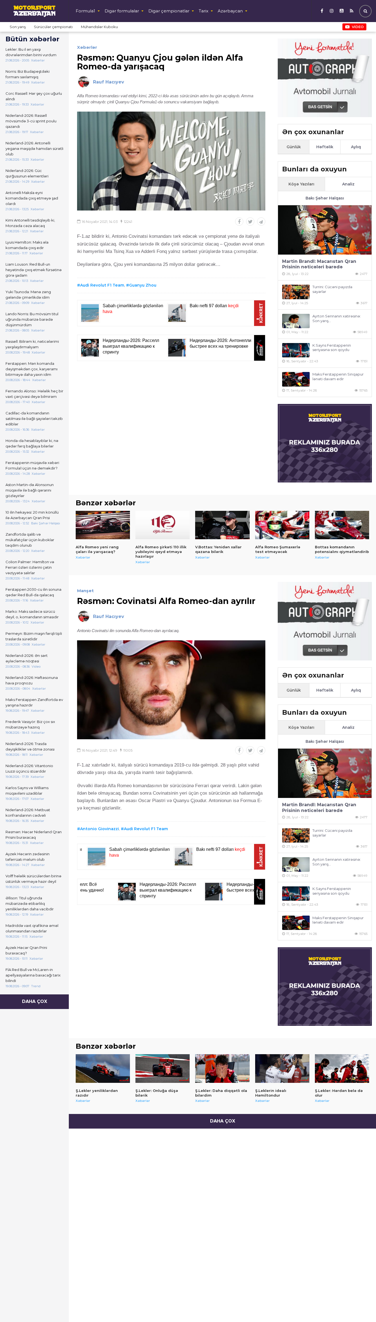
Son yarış (18, 27)
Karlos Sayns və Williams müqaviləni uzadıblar (27, 790)
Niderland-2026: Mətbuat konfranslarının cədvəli (28, 813)
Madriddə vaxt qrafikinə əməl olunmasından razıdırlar (32, 928)
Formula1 (85, 11)
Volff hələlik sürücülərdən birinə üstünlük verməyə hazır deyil (33, 879)
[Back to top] (360, 1306)
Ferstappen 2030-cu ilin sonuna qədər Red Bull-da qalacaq (33, 592)
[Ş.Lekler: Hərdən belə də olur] (342, 1068)
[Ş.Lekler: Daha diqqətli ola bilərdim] (222, 1068)
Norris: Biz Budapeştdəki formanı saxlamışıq (28, 74)
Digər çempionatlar (168, 11)
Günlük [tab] (294, 146)
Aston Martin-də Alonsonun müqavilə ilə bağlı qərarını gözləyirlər (30, 490)
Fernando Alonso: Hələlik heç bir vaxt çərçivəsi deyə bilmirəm (34, 394)
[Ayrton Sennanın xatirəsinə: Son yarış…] (296, 321)
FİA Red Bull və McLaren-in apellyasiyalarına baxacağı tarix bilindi (33, 975)
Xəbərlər (87, 47)
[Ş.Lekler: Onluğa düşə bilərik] (162, 1068)
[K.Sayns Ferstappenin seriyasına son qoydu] (296, 350)
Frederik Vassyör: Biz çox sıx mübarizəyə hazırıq (30, 724)
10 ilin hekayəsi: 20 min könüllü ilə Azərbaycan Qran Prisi (32, 515)
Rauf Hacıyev (108, 82)
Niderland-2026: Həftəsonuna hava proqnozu (32, 680)
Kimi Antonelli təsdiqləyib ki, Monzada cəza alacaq (30, 223)
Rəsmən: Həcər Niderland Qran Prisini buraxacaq (34, 835)
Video (358, 27)
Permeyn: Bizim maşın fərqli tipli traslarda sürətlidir (34, 636)
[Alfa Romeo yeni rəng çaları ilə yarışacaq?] (103, 525)
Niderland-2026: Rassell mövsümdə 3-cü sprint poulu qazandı (31, 121)
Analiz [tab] (348, 184)
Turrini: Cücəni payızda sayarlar (332, 289)
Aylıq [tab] (356, 146)
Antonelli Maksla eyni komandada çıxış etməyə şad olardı (32, 198)
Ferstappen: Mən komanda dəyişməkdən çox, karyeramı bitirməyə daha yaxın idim (32, 369)
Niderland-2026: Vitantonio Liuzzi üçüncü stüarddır (29, 768)
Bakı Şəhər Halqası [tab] (325, 198)
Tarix (203, 11)
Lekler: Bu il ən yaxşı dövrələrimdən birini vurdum (31, 52)
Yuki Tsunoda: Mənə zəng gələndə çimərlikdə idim (28, 295)
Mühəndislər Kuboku (99, 27)
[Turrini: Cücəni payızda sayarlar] (296, 292)
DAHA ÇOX (34, 1001)
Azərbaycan (230, 11)
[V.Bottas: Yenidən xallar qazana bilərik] (222, 525)
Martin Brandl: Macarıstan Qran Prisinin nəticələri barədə (319, 264)
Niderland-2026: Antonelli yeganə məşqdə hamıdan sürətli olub (34, 148)
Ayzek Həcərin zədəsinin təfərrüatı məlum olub (28, 857)
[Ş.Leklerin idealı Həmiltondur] (282, 1068)
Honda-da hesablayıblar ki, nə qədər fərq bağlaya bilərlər (32, 443)
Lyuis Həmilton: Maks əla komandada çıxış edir (27, 245)
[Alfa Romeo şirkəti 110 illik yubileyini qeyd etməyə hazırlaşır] (162, 525)
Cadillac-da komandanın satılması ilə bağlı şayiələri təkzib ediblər (34, 418)
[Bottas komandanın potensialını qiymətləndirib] (342, 525)
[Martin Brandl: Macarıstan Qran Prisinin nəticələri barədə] (325, 230)
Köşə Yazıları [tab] (301, 184)
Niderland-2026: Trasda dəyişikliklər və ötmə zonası (30, 746)
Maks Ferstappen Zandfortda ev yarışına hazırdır (34, 702)
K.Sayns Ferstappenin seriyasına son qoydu (331, 347)
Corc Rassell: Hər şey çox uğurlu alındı (34, 96)
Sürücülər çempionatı (53, 27)
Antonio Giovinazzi (99, 828)
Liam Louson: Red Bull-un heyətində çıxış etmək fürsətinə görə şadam (34, 269)
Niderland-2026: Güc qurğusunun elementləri (27, 173)
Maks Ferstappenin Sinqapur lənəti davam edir (338, 376)
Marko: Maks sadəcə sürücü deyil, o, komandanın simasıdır (32, 614)
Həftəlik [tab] (324, 146)
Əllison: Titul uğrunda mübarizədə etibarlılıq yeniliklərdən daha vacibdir (30, 903)
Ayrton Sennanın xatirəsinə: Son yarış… (336, 318)
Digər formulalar (122, 11)
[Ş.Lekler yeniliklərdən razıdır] (103, 1068)
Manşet (85, 590)
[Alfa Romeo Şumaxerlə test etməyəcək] (282, 525)
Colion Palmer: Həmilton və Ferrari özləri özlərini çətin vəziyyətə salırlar (30, 567)
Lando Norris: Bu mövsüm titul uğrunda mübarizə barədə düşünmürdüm (32, 319)
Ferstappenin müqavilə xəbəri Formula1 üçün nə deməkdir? (32, 465)
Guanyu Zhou (142, 285)
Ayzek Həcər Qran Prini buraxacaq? (26, 950)
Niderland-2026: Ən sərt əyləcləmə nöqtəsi (27, 658)
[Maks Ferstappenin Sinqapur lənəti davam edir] (296, 379)
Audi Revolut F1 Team (102, 285)
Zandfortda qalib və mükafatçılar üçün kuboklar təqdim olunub (30, 539)
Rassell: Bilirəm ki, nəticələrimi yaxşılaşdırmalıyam (32, 344)
